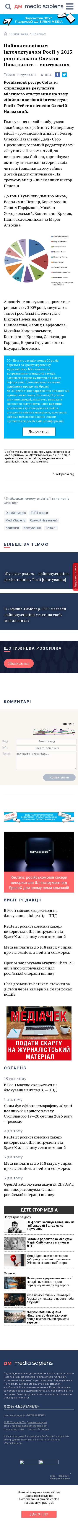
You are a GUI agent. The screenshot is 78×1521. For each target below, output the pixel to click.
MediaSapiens (15, 520)
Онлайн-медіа (20, 34)
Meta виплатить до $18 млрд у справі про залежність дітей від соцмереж (38, 949)
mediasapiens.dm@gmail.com (29, 1425)
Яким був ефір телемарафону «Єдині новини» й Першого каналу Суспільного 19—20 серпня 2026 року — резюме (38, 1113)
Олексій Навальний (44, 520)
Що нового (39, 34)
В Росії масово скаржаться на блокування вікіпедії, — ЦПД (30, 913)
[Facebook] (57, 74)
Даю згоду (39, 1514)
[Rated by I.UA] (29, 1463)
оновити (68, 723)
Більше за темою (26, 544)
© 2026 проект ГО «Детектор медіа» (25, 1422)
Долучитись (39, 431)
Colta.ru (51, 528)
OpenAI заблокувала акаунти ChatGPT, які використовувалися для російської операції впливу (39, 968)
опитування (32, 528)
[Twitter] (64, 74)
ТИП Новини (39, 513)
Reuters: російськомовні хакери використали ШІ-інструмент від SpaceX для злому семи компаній (35, 931)
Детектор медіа (39, 1210)
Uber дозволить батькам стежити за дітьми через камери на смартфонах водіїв (38, 989)
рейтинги (12, 528)
